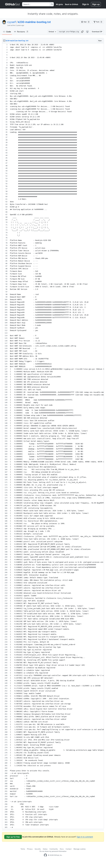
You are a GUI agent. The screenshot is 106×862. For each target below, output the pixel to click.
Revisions (22, 32)
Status (45, 849)
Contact (68, 849)
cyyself (11, 22)
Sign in (85, 4)
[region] (53, 436)
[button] (82, 31)
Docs (62, 849)
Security (38, 849)
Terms (23, 849)
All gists (59, 4)
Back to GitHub (71, 4)
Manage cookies (80, 849)
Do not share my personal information (53, 851)
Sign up (96, 4)
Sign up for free (13, 837)
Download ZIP (97, 32)
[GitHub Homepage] (45, 855)
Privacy (30, 849)
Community (54, 849)
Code (8, 32)
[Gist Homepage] (12, 4)
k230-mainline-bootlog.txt (34, 22)
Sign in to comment (85, 837)
